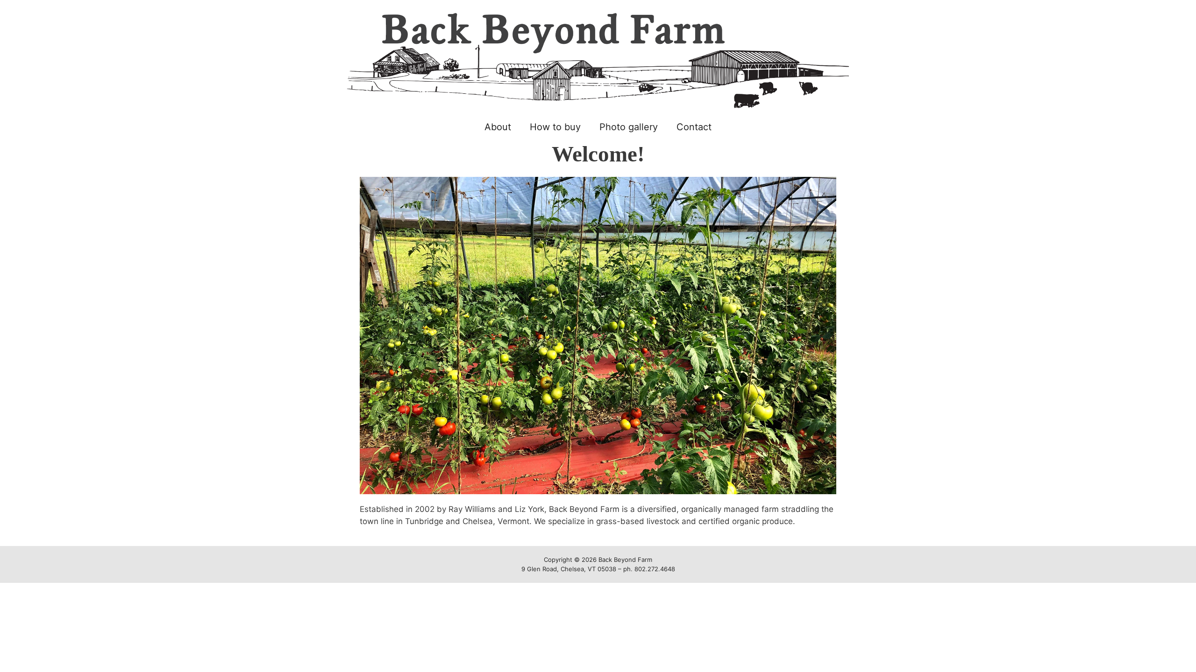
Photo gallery (628, 127)
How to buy (555, 127)
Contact (694, 127)
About (497, 127)
